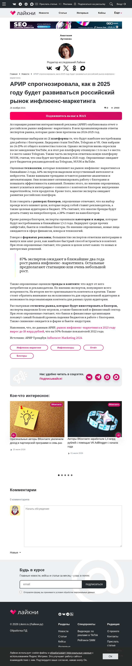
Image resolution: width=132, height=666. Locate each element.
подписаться (94, 584)
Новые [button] (14, 552)
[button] (59, 475)
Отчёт (93, 347)
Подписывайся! (51, 378)
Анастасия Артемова (66, 37)
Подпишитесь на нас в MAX (66, 116)
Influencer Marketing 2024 (64, 337)
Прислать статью (113, 643)
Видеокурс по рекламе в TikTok (88, 633)
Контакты (112, 636)
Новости (44, 13)
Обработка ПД (18, 630)
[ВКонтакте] (49, 68)
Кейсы (102, 13)
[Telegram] (57, 68)
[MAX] (83, 68)
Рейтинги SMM (86, 640)
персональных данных (84, 592)
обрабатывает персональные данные (71, 652)
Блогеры (22, 355)
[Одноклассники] (74, 68)
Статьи (63, 13)
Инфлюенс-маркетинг (29, 347)
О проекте (113, 631)
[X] (66, 68)
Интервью (82, 13)
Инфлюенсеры (65, 347)
